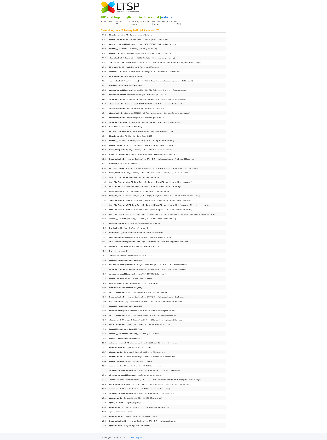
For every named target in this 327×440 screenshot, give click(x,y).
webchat (167, 17)
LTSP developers (135, 438)
